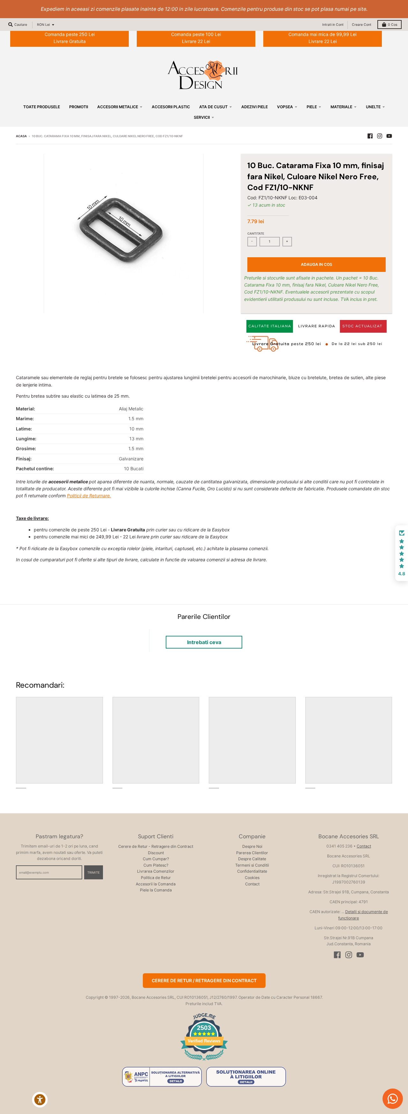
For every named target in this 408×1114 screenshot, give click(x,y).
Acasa (21, 136)
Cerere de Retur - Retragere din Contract (155, 846)
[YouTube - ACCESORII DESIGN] (389, 136)
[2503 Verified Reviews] (204, 1061)
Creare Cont (361, 25)
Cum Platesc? (155, 865)
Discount (156, 852)
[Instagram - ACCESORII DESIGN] (379, 136)
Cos (392, 25)
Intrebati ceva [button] (204, 642)
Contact (252, 884)
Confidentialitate (252, 871)
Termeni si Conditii (252, 865)
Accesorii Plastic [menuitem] (171, 106)
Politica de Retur (156, 877)
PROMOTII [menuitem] (78, 106)
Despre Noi (252, 846)
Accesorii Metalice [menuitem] (117, 106)
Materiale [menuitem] (341, 106)
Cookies (252, 877)
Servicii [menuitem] (202, 117)
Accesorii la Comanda (156, 884)
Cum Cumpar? (156, 858)
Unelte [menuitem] (373, 106)
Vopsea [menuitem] (285, 106)
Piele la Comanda (156, 890)
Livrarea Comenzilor (155, 871)
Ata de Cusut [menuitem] (213, 106)
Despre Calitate (252, 858)
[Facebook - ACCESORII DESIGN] (370, 136)
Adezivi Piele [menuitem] (254, 106)
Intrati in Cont (333, 25)
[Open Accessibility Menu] (40, 1100)
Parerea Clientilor (252, 852)
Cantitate (255, 233)
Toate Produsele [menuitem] (41, 106)
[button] (401, 553)
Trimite (93, 872)
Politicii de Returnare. (89, 495)
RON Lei (43, 25)
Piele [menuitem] (312, 106)
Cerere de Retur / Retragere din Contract (204, 980)
